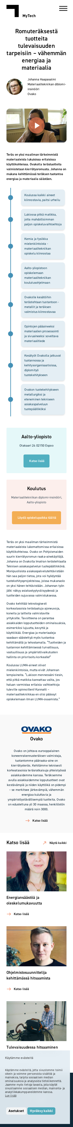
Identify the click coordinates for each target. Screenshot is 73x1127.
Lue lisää (10, 1095)
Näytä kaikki (58, 843)
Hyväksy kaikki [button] (41, 1110)
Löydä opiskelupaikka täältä (37, 517)
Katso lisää (36, 461)
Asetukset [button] (16, 1110)
